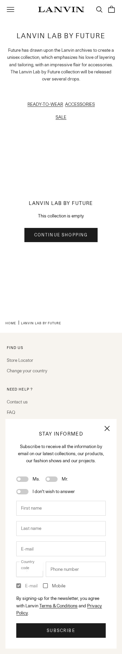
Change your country (27, 370)
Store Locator (20, 360)
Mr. (65, 479)
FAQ (11, 412)
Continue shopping (61, 234)
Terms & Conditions (58, 605)
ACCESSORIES (80, 104)
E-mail (31, 585)
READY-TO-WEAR (45, 104)
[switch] (22, 479)
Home (10, 323)
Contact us (17, 401)
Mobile (58, 585)
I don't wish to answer (54, 491)
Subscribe (61, 630)
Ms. (36, 479)
